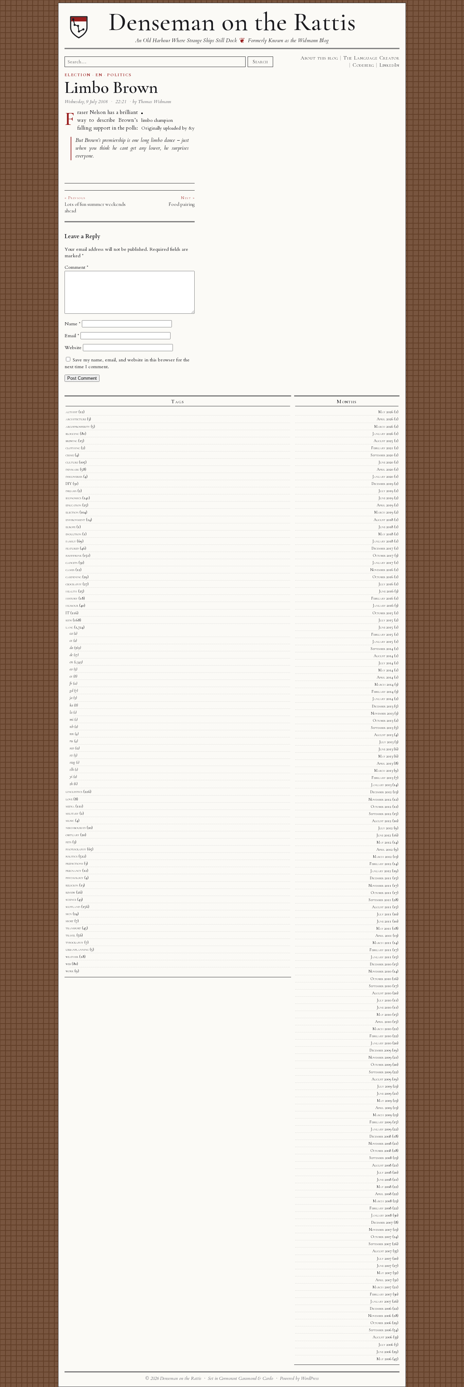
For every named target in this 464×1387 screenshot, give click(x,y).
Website (73, 347)
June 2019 (385, 497)
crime (70, 455)
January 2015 (382, 641)
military (72, 813)
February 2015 (382, 634)
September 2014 (382, 648)
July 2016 (385, 584)
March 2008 (382, 1200)
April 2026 (385, 419)
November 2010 (380, 971)
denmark (72, 469)
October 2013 (383, 720)
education (73, 505)
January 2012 (380, 870)
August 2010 (381, 993)
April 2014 (385, 677)
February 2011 (380, 949)
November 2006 (379, 1315)
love (69, 799)
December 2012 (381, 791)
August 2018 (383, 519)
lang (69, 627)
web (68, 963)
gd (71, 690)
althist (71, 411)
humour (72, 605)
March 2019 (383, 512)
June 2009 (384, 1093)
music (70, 820)
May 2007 (384, 1272)
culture (72, 462)
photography (76, 849)
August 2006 (382, 1337)
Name (73, 324)
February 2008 (380, 1208)
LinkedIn (389, 65)
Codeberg (363, 65)
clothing (73, 447)
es (71, 676)
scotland (73, 906)
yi (71, 776)
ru (71, 740)
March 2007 (382, 1287)
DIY (69, 483)
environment (75, 519)
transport (73, 928)
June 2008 (384, 1179)
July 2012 (385, 828)
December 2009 (380, 1050)
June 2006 (383, 1351)
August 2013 (383, 734)
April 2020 (385, 469)
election (72, 512)
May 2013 (385, 756)
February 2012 (380, 863)
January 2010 (381, 1043)
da (71, 647)
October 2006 (381, 1322)
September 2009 (380, 1072)
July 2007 (384, 1258)
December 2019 (382, 483)
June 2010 (384, 1007)
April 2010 (383, 1021)
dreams (71, 490)
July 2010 (384, 1000)
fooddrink (74, 555)
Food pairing (181, 204)
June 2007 (384, 1265)
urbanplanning (77, 949)
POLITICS (119, 75)
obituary (72, 834)
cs (71, 640)
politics (71, 856)
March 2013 (383, 770)
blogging (72, 433)
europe (70, 526)
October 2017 (383, 555)
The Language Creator (371, 58)
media (70, 806)
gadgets (71, 562)
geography (74, 584)
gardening (73, 576)
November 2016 (381, 569)
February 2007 (381, 1294)
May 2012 (384, 842)
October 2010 (381, 978)
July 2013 (386, 741)
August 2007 (382, 1251)
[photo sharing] (142, 112)
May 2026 (385, 411)
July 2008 (384, 1172)
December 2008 (380, 1136)
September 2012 (380, 813)
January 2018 (382, 541)
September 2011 (380, 899)
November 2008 (380, 1143)
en (71, 661)
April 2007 (383, 1279)
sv (71, 755)
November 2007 (380, 1229)
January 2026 (382, 433)
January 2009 (381, 1129)
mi (71, 719)
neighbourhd (76, 827)
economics (73, 497)
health (71, 591)
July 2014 (385, 662)
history (71, 598)
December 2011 (380, 878)
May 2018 (385, 534)
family (71, 541)
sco (72, 748)
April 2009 (383, 1107)
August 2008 (381, 1165)
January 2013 (381, 784)
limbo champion (157, 120)
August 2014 (383, 655)
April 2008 (383, 1193)
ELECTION (78, 75)
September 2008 (380, 1157)
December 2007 (382, 1222)
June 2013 (385, 749)
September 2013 (382, 727)
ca (71, 633)
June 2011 (384, 921)
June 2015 (385, 627)
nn (72, 733)
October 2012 (381, 806)
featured (72, 548)
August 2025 (383, 440)
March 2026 (383, 426)
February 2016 (382, 598)
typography (74, 942)
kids (69, 620)
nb (71, 726)
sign (69, 913)
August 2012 (381, 820)
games (70, 569)
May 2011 (383, 928)
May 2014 (385, 670)
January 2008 (381, 1215)
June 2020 (385, 462)
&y (192, 128)
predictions (74, 863)
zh (71, 783)
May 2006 (384, 1358)
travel (70, 935)
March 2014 (384, 684)
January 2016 (383, 605)
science (71, 899)
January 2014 (382, 698)
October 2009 (381, 1064)
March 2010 (382, 1028)
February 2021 (382, 447)
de (71, 654)
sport (69, 920)
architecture (76, 419)
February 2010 (380, 1035)
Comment (76, 267)
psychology (74, 877)
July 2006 (385, 1344)
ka (71, 705)
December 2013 (382, 706)
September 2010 (380, 985)
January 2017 (382, 562)
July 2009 (384, 1086)
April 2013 (385, 763)
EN (99, 75)
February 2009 (380, 1122)
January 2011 (381, 956)
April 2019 (385, 505)
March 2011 (382, 942)
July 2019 (385, 490)
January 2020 (382, 476)
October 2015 (383, 612)
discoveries (74, 476)
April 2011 (383, 935)
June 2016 (386, 591)
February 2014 (382, 691)
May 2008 (384, 1186)
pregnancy (73, 870)
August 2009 (381, 1079)
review (70, 892)
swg (72, 762)
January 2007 (380, 1301)
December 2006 (380, 1308)
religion (72, 885)
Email (72, 335)
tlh (72, 769)
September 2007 (380, 1243)
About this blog (319, 58)
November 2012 (380, 799)
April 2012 (384, 849)
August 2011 (381, 906)
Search (260, 62)
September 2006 (380, 1329)
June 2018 (385, 526)
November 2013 (382, 713)
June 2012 (383, 835)
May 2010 (384, 1014)
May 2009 (384, 1100)
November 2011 (380, 885)
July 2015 (385, 620)
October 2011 (381, 892)
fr (71, 683)
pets (68, 841)
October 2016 (383, 576)
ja (71, 697)
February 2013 (382, 777)
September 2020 (382, 455)
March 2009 (382, 1114)
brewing (71, 440)
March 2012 (382, 856)
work (69, 970)
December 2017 (382, 548)
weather (72, 956)
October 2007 (381, 1236)
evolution (73, 534)
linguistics (74, 791)
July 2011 (384, 914)
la (71, 712)
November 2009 (380, 1057)
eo (71, 669)
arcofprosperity (78, 426)
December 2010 (380, 964)
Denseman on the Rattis (232, 21)
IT (67, 612)
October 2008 (381, 1150)
